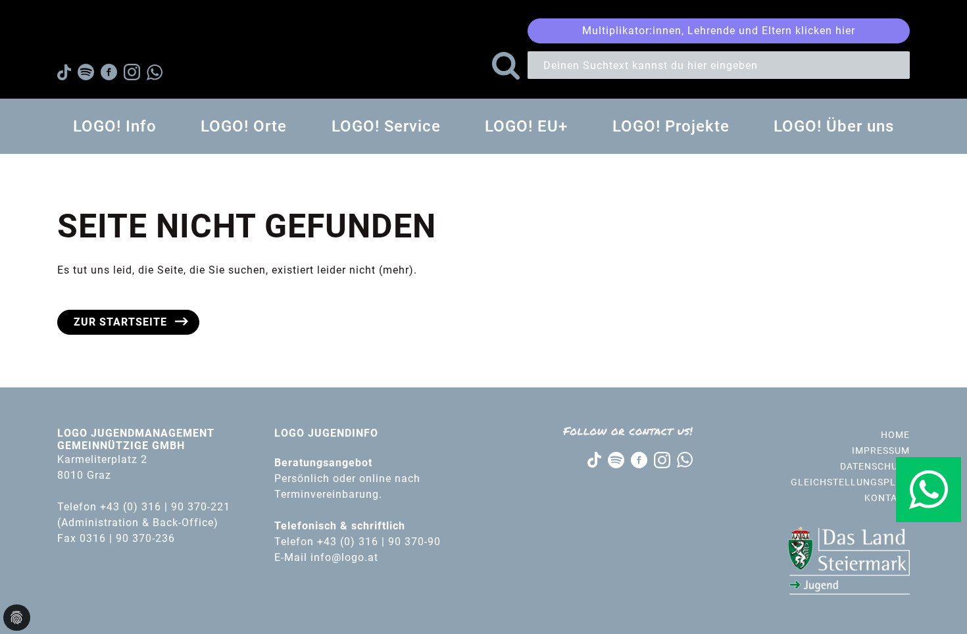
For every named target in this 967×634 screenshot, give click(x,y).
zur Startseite (120, 322)
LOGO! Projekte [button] (671, 126)
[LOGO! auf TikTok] (594, 459)
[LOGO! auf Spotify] (616, 458)
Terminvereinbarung (326, 494)
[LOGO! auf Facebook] (639, 458)
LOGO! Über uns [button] (834, 126)
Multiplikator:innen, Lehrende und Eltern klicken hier (718, 30)
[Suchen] (505, 65)
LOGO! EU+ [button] (526, 126)
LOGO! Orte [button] (244, 126)
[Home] (111, 36)
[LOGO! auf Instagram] (662, 458)
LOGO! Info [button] (115, 126)
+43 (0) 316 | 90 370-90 (380, 541)
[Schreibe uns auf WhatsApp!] (928, 489)
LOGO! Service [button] (386, 126)
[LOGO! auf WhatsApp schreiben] (685, 459)
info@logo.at (344, 557)
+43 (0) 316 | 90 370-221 (165, 506)
